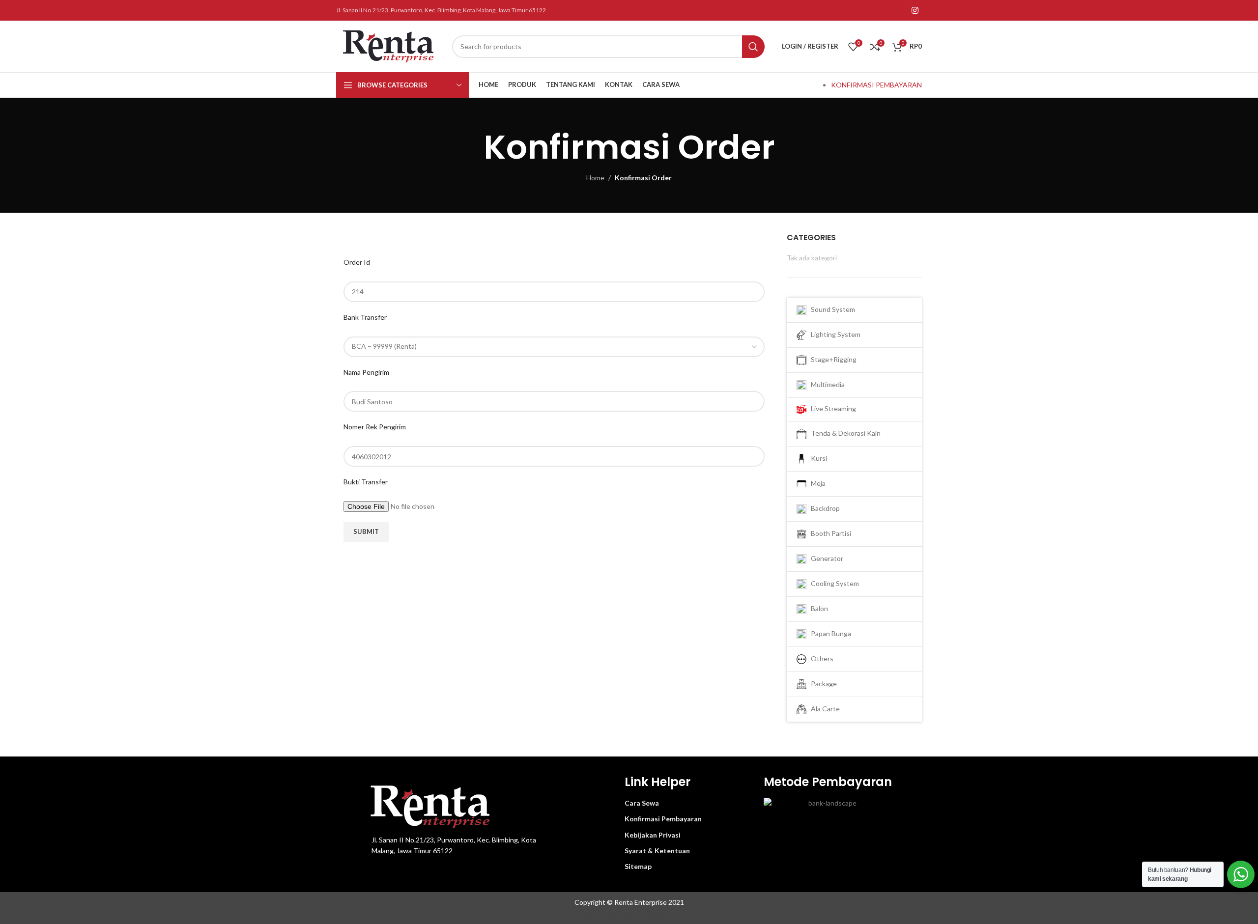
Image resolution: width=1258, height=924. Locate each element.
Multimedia (825, 384)
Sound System (830, 309)
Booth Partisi (828, 533)
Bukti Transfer (365, 481)
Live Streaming (831, 408)
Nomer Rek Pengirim (374, 426)
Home (595, 177)
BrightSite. (662, 913)
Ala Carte (823, 708)
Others (819, 658)
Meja (816, 482)
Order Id (356, 262)
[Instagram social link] (915, 10)
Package (821, 683)
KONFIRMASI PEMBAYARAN (876, 85)
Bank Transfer (365, 317)
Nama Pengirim (366, 372)
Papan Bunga (828, 633)
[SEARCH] (753, 46)
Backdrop (823, 508)
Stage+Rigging (831, 359)
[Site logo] (389, 45)
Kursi (816, 457)
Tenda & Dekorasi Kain (843, 432)
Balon (817, 608)
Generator (824, 558)
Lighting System (833, 334)
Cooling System (832, 583)
